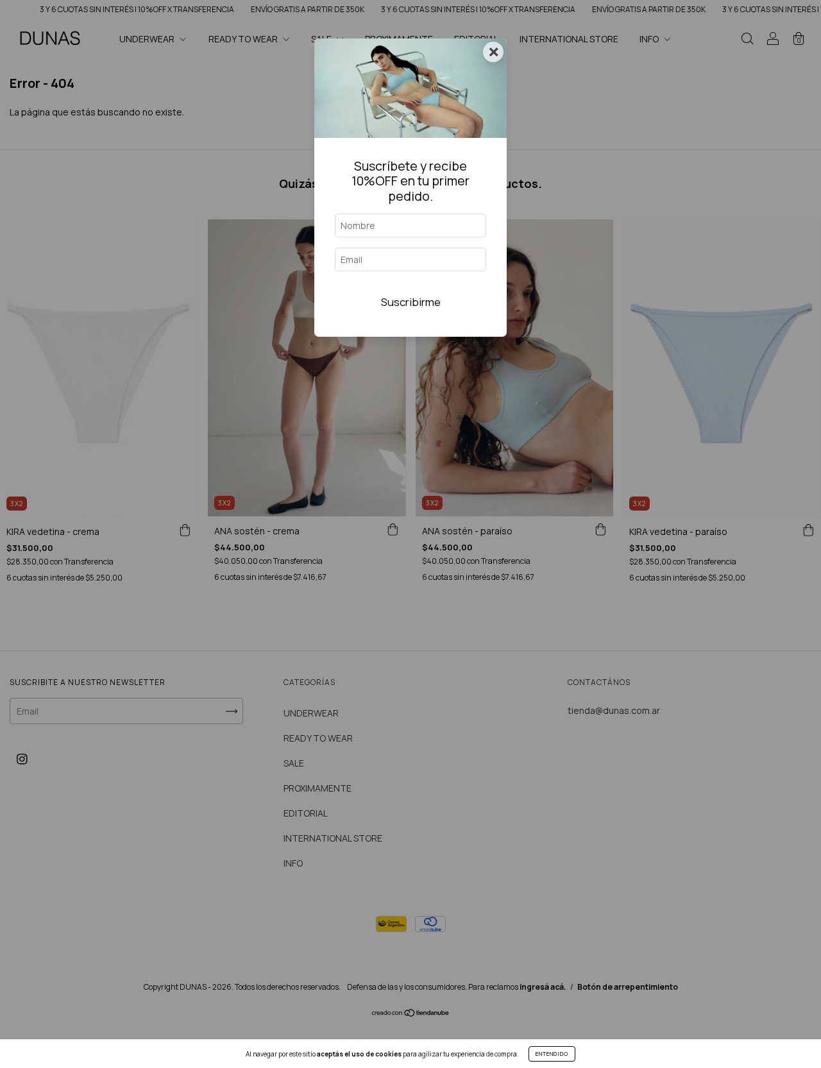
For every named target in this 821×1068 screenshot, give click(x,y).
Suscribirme (411, 301)
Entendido (552, 1053)
